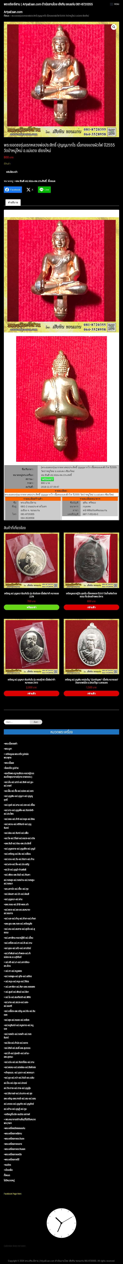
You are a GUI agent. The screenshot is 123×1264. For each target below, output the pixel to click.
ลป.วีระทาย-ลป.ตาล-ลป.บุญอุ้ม (17, 1088)
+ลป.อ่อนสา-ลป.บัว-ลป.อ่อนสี (16, 894)
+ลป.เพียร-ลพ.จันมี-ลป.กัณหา (17, 875)
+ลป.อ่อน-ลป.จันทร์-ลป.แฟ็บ (16, 833)
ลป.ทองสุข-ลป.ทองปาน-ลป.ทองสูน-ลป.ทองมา (19, 881)
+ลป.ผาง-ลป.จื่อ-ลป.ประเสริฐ (16, 864)
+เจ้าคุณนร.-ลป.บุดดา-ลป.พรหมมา (19, 1072)
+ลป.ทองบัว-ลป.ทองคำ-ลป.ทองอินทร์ (17, 1035)
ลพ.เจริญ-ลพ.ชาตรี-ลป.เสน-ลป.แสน (20, 1098)
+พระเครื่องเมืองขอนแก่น (14, 1128)
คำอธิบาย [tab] (13, 202)
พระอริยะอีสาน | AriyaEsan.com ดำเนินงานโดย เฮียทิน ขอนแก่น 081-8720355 (48, 4)
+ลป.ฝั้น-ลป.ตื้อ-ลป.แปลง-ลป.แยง (18, 791)
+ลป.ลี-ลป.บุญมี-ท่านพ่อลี (15, 869)
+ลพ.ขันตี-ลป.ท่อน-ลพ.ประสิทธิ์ (30, 181)
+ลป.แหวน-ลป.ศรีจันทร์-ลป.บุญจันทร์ (17, 826)
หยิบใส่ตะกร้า (11, 172)
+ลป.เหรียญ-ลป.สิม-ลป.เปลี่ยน (17, 854)
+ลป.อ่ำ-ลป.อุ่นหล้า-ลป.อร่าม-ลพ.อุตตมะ (16, 1055)
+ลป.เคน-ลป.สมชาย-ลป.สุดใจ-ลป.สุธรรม (19, 930)
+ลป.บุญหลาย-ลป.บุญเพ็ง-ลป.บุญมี (19, 849)
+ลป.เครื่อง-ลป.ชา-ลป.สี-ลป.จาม (18, 943)
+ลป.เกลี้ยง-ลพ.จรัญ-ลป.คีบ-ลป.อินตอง (19, 1012)
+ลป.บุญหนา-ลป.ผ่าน (13, 899)
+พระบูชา (8, 749)
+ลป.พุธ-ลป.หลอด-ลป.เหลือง (16, 1020)
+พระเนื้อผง (9, 763)
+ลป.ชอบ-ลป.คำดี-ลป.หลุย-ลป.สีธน (19, 819)
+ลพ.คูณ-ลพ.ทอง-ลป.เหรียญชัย (18, 923)
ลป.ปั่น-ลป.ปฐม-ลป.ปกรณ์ (15, 1083)
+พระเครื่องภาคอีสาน (13, 1133)
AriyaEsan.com (13, 11)
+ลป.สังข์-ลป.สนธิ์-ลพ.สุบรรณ (17, 1048)
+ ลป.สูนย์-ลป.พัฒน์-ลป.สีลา (16, 992)
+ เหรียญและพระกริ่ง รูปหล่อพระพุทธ (16, 755)
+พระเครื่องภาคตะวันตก (14, 1138)
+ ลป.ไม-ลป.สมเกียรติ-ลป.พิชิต (17, 997)
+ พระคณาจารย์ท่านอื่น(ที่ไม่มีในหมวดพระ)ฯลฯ (20, 1121)
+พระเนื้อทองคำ (10, 743)
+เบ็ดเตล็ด (8, 1170)
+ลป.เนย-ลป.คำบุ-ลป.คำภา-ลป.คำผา (20, 918)
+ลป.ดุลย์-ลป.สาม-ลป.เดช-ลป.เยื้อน (19, 805)
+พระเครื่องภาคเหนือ (13, 1154)
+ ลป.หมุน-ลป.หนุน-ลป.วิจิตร (16, 981)
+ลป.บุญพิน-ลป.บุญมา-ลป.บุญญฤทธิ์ (18, 797)
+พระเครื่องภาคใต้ (11, 1159)
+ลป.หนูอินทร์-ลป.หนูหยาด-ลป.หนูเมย (18, 1027)
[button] (114, 27)
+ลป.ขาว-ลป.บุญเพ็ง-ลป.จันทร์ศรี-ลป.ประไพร (19, 812)
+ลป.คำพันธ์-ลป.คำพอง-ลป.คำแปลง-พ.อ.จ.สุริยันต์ (17, 955)
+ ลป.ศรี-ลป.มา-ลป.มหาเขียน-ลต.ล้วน (17, 963)
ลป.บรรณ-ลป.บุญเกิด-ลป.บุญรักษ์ (19, 1104)
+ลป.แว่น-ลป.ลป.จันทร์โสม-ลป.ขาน (19, 1062)
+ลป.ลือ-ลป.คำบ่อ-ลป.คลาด (16, 1043)
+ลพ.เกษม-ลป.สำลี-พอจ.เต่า (16, 904)
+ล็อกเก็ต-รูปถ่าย (11, 768)
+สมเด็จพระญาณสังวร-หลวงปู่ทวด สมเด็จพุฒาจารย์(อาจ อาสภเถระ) (19, 775)
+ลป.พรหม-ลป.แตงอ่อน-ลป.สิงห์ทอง (20, 1067)
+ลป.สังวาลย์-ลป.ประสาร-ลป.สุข (18, 1093)
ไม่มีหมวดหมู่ (9, 1180)
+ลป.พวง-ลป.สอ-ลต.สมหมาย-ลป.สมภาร (17, 911)
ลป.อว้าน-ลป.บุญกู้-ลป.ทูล (15, 1109)
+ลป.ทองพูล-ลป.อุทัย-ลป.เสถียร (18, 976)
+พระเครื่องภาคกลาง (13, 1144)
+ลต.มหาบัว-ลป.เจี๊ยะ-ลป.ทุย (16, 889)
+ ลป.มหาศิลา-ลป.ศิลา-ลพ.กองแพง (19, 987)
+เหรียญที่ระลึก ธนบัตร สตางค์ (17, 1114)
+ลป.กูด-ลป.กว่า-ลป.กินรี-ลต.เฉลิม (19, 1077)
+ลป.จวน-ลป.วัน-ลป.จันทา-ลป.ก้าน (19, 859)
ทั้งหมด (6, 15)
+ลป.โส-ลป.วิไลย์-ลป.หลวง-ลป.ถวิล (19, 838)
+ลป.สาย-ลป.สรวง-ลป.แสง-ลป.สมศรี (16, 1004)
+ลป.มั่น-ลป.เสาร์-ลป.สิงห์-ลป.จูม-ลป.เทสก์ (19, 783)
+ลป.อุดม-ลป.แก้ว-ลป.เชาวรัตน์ (17, 948)
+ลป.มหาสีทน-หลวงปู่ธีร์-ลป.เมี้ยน (18, 938)
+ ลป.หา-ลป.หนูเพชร (13, 971)
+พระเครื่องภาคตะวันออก (14, 1149)
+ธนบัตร (7, 1165)
